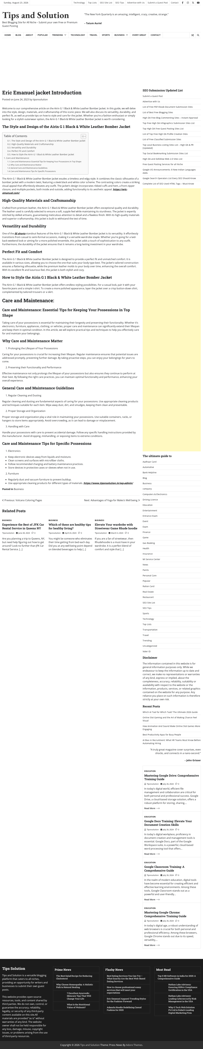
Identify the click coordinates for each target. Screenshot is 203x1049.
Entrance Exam (150, 515)
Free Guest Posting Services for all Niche (163, 164)
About (29, 35)
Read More (149, 808)
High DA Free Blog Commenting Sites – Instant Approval (170, 117)
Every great (139, 35)
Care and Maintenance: (17, 158)
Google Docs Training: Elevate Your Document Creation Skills (168, 823)
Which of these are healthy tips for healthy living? (70, 526)
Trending (57, 35)
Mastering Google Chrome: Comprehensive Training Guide (165, 914)
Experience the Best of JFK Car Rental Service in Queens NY (23, 526)
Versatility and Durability (23, 147)
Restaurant (148, 597)
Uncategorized (150, 645)
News (145, 564)
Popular (43, 35)
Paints (146, 570)
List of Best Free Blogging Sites (158, 112)
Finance (146, 532)
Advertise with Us (136, 2)
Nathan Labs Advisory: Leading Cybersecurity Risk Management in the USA (182, 998)
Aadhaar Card (149, 461)
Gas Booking (149, 543)
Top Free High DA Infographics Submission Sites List (169, 123)
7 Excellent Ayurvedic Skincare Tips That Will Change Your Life (79, 996)
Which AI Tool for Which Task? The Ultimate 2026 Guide (170, 712)
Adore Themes (134, 1045)
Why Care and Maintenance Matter (26, 164)
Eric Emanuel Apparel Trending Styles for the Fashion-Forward (126, 1000)
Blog (18, 35)
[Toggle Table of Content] (82, 136)
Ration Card (148, 586)
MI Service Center (151, 559)
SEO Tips (119, 2)
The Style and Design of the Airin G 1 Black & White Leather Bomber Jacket (48, 140)
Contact (174, 2)
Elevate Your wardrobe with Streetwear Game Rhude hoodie (116, 526)
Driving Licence (150, 499)
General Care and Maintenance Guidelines (29, 168)
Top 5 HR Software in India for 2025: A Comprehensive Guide (177, 977)
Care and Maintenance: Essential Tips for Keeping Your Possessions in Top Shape (46, 161)
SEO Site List (106, 2)
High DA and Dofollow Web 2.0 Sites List (162, 158)
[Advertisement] (101, 60)
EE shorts (20, 233)
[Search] (198, 35)
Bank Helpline (149, 472)
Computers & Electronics (155, 494)
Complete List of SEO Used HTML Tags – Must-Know (168, 183)
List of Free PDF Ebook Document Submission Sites (168, 106)
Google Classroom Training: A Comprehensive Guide (164, 868)
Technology (79, 2)
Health (146, 548)
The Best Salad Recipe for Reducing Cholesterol (74, 977)
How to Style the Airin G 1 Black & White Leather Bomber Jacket (42, 154)
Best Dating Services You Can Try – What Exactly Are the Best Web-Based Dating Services (126, 978)
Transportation (150, 629)
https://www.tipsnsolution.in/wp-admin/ (108, 483)
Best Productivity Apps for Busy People (162, 734)
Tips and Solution (35, 15)
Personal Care (149, 575)
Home (7, 35)
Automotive (148, 467)
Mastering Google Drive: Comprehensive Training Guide (171, 777)
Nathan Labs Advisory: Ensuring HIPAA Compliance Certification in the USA (182, 987)
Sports (106, 35)
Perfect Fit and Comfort (22, 151)
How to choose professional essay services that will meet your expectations (124, 990)
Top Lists (92, 2)
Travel (93, 35)
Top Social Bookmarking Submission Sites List (165, 153)
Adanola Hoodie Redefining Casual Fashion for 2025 (124, 1009)
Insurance (148, 553)
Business (119, 35)
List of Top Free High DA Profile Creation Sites (165, 134)
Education (148, 505)
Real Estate (148, 591)
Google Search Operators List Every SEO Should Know (169, 178)
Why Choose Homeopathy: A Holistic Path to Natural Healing (74, 986)
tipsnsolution (40, 99)
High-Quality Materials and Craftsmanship (32, 144)
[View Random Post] (192, 35)
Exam (145, 526)
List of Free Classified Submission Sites (162, 139)
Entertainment (150, 510)
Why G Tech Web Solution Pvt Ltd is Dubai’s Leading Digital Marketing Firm (181, 1010)
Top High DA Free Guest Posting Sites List (163, 128)
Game (145, 537)
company (147, 488)
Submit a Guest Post (158, 2)
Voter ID (147, 651)
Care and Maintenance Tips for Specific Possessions (33, 171)
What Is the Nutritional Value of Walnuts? (78, 1006)
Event (145, 521)
